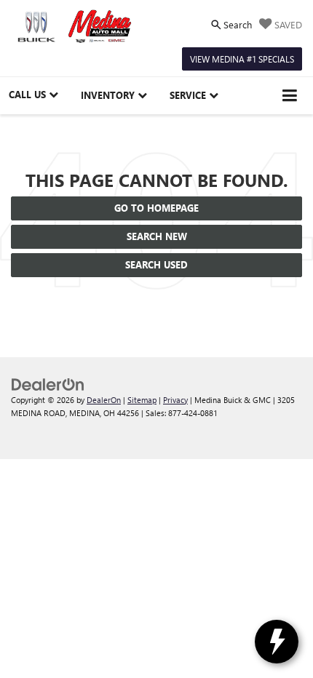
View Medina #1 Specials (242, 59)
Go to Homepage (156, 208)
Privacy (175, 399)
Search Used (156, 264)
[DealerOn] (48, 383)
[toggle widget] (276, 641)
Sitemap (141, 399)
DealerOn (104, 399)
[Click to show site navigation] (290, 95)
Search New (157, 236)
